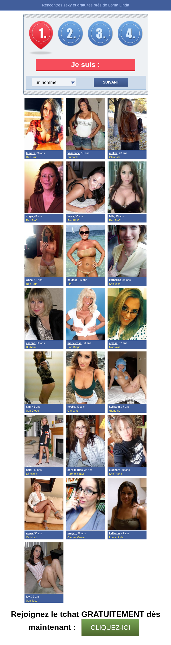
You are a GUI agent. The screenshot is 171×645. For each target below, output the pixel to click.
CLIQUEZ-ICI (110, 627)
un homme (46, 82)
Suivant (111, 82)
